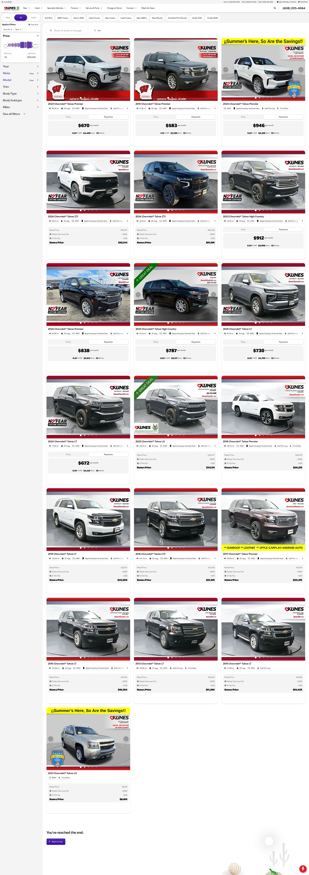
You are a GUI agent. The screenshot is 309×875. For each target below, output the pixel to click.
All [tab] (21, 17)
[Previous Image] (50, 69)
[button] (53, 69)
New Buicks (157, 18)
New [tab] (8, 17)
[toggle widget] (303, 869)
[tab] (68, 117)
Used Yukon (126, 18)
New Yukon (110, 18)
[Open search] (275, 8)
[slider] (6, 44)
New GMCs (142, 18)
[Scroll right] (127, 108)
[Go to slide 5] (96, 97)
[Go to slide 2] (84, 97)
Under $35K (212, 18)
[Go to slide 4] (92, 97)
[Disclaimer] (50, 234)
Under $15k (197, 18)
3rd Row (48, 18)
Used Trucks (94, 18)
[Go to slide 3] (88, 97)
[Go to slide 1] (80, 97)
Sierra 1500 (79, 18)
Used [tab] (33, 17)
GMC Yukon (62, 18)
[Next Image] (126, 69)
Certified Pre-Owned (177, 18)
